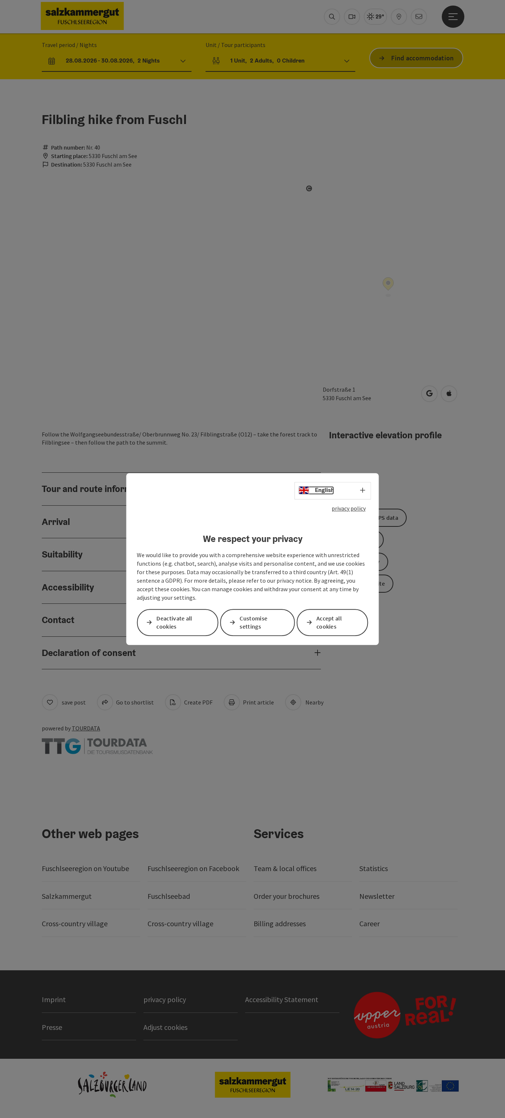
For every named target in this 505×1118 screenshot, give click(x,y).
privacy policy (349, 508)
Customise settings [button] (253, 622)
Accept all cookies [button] (329, 622)
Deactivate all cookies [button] (174, 622)
